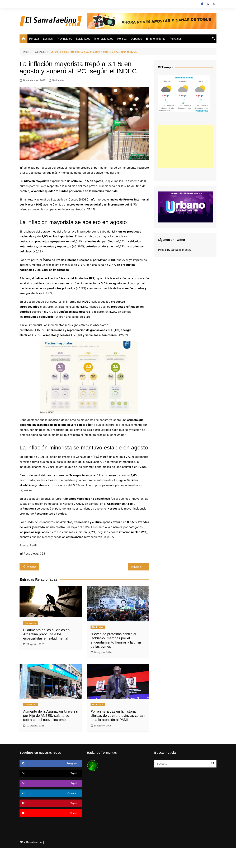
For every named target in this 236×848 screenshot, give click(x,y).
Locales (48, 38)
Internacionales (103, 38)
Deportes (136, 38)
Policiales (175, 38)
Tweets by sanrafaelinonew (174, 249)
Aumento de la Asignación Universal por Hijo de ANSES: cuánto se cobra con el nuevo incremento (50, 715)
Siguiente (136, 566)
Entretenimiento (155, 38)
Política (121, 38)
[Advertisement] (185, 146)
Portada (34, 38)
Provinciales (64, 38)
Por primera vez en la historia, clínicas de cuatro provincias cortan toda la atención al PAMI (118, 715)
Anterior (31, 566)
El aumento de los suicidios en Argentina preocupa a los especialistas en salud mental (46, 634)
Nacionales (83, 38)
